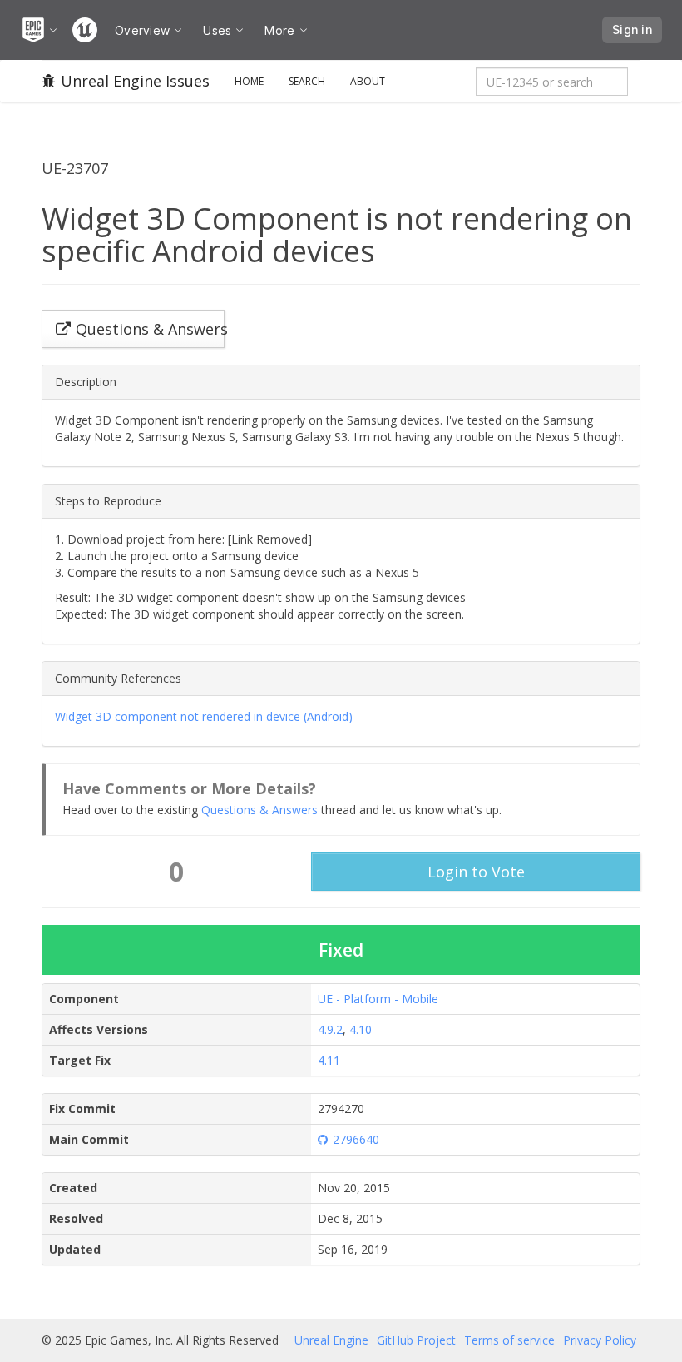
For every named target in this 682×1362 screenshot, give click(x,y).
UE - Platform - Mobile (378, 999)
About (367, 81)
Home (249, 81)
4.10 (360, 1029)
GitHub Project (416, 1340)
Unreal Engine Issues (135, 81)
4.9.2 (330, 1029)
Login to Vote (476, 872)
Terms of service (509, 1340)
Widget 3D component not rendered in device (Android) (204, 716)
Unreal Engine (331, 1340)
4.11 (329, 1060)
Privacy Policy (599, 1340)
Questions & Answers (259, 810)
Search (307, 81)
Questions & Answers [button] (150, 329)
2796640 (356, 1139)
